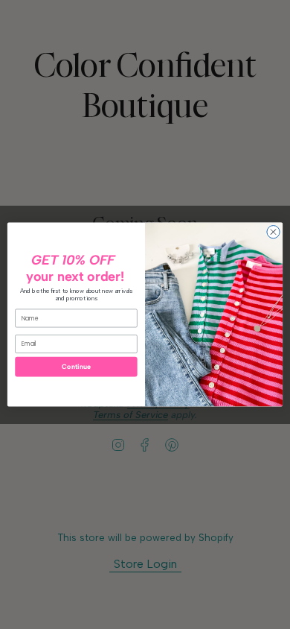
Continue (76, 367)
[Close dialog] (273, 232)
